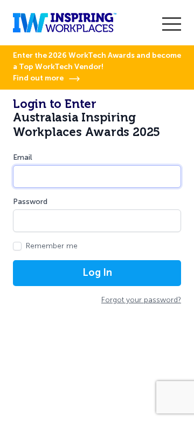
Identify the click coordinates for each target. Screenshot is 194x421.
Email (22, 157)
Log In (97, 273)
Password (30, 201)
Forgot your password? (141, 299)
